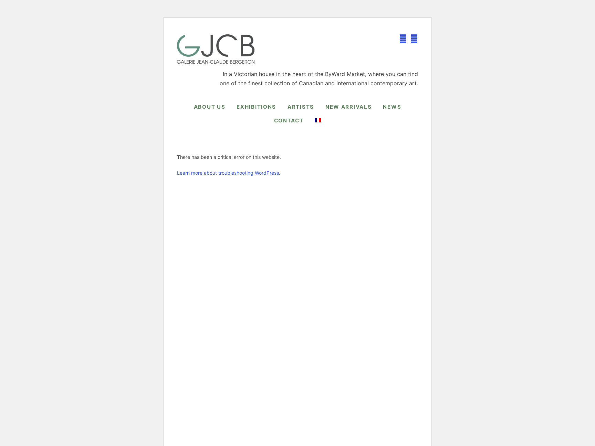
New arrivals (348, 107)
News (392, 107)
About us (210, 107)
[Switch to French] (318, 120)
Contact (289, 120)
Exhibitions (256, 107)
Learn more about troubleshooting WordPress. (228, 173)
